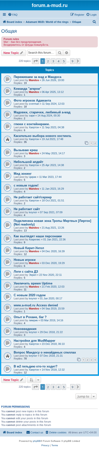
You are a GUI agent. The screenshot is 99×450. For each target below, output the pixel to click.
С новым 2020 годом (30, 295)
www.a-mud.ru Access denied (36, 305)
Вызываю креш (26, 150)
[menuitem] (13, 15)
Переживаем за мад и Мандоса (37, 77)
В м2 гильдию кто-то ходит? (35, 366)
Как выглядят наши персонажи (38, 236)
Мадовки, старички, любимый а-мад (42, 112)
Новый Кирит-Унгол (29, 248)
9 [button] (72, 61)
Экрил (32, 274)
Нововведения (25, 329)
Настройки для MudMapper (34, 340)
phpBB (37, 441)
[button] (35, 61)
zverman (34, 103)
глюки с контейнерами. (32, 124)
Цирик (32, 176)
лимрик (33, 320)
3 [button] (53, 61)
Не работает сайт (27, 209)
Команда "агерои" (27, 88)
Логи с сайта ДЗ (26, 271)
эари (32, 115)
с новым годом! (26, 185)
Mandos (34, 80)
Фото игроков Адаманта (32, 100)
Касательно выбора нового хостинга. (43, 136)
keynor (33, 212)
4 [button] (58, 61)
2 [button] (48, 61)
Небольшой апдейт (28, 162)
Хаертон (34, 127)
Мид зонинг (22, 173)
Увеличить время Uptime (33, 283)
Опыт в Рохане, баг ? (30, 317)
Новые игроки (25, 260)
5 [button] (64, 61)
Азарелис (34, 239)
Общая (9, 31)
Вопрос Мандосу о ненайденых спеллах (45, 352)
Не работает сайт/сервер (33, 197)
